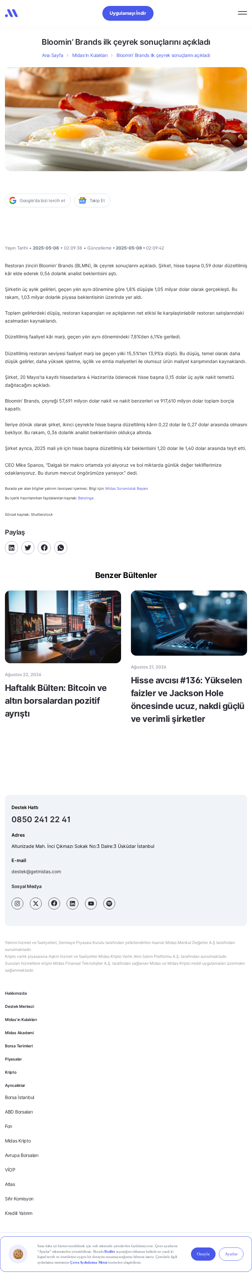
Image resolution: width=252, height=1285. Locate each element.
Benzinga (86, 498)
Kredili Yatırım (18, 1213)
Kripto (10, 1072)
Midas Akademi (19, 1032)
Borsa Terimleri (18, 1045)
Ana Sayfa (52, 55)
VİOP (10, 1169)
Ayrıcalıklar (15, 1085)
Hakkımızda (16, 993)
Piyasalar (13, 1059)
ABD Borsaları (18, 1112)
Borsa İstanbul (19, 1097)
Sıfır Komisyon (19, 1198)
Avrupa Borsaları (21, 1155)
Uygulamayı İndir (128, 13)
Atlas (10, 1184)
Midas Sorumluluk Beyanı (126, 488)
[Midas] (11, 13)
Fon (8, 1126)
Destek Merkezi (19, 1006)
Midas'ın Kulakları (21, 1019)
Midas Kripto (18, 1140)
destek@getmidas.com (36, 871)
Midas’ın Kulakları (89, 55)
